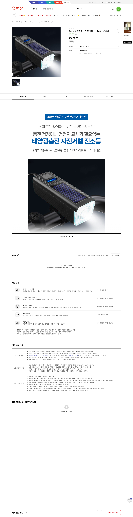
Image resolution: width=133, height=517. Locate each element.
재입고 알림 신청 (113, 512)
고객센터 (119, 2)
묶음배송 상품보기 (98, 53)
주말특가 (48, 15)
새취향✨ (22, 15)
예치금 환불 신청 (127, 42)
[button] (117, 31)
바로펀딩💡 (75, 15)
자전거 (36, 22)
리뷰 (44, 96)
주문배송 (108, 2)
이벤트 (68, 15)
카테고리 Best (110, 96)
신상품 (62, 15)
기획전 (125, 38)
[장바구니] (113, 8)
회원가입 (91, 2)
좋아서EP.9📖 (86, 15)
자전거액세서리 (46, 22)
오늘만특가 (39, 15)
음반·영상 (30, 15)
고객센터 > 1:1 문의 (72, 355)
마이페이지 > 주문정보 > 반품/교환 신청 (39, 355)
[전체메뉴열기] (14, 15)
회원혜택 (101, 2)
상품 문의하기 (115, 255)
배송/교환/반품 (88, 96)
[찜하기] (99, 512)
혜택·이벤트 (126, 35)
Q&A (66, 96)
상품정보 (23, 96)
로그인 (95, 2)
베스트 (56, 15)
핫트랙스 (35, 9)
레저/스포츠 (28, 22)
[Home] (13, 21)
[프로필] (118, 9)
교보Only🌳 (96, 15)
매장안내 (113, 2)
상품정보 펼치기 (65, 236)
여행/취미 (18, 22)
